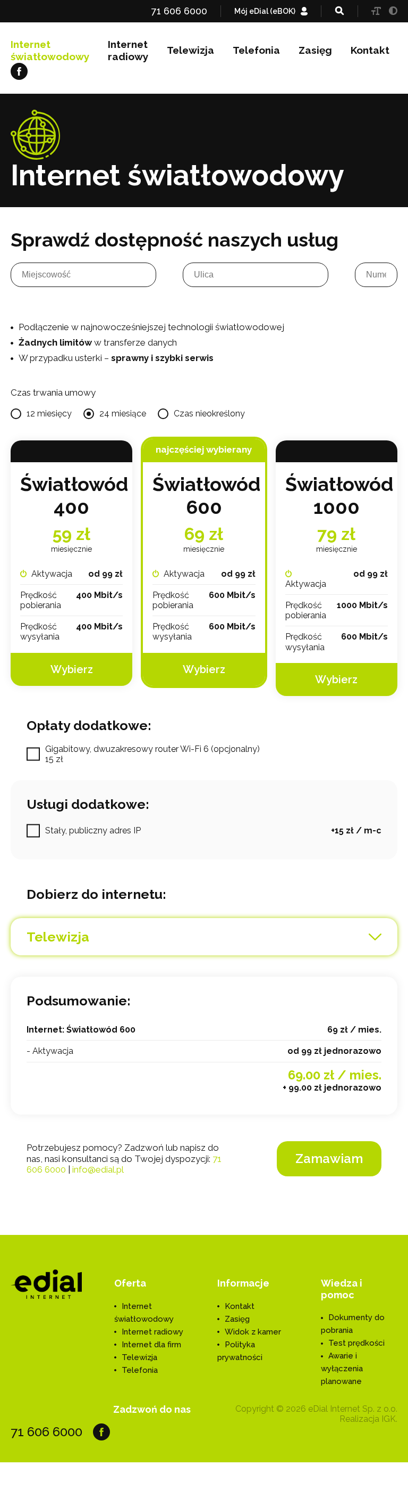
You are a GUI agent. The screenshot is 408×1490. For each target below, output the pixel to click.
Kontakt (370, 50)
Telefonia (256, 50)
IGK (388, 1419)
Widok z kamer (253, 1332)
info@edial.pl (98, 1169)
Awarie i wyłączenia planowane (342, 1368)
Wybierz (71, 669)
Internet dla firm (151, 1344)
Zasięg (315, 50)
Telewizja (190, 50)
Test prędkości (356, 1343)
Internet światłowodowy (50, 50)
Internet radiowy (128, 50)
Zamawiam (329, 1158)
